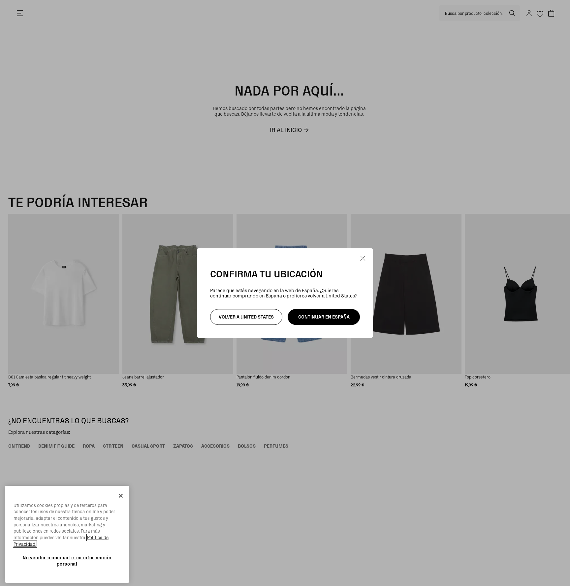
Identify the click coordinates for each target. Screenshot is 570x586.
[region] (67, 534)
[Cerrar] (120, 495)
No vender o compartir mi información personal (67, 561)
